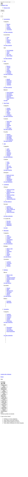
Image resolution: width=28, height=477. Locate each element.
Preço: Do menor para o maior (3, 402)
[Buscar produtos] (2, 4)
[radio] (2, 383)
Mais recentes (4, 394)
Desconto (3, 395)
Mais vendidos (4, 391)
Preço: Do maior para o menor (4, 398)
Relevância (3, 389)
